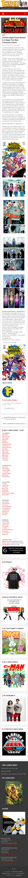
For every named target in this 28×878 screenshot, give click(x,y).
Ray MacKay (5, 490)
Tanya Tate (5, 458)
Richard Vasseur (6, 543)
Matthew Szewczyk (7, 541)
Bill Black (4, 441)
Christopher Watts (6, 444)
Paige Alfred (5, 457)
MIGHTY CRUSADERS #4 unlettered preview (13, 423)
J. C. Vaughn (5, 472)
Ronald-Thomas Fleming (8, 493)
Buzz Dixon (5, 467)
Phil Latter (4, 514)
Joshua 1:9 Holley (6, 473)
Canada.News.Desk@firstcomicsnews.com (10, 854)
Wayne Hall (5, 534)
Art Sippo (4, 483)
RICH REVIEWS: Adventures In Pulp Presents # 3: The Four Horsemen (14, 418)
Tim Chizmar (5, 460)
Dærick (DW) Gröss (7, 447)
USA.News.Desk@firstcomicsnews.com (9, 844)
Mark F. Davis (5, 450)
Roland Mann (5, 491)
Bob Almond (5, 442)
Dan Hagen (5, 449)
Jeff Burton (5, 487)
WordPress (19, 875)
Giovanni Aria (5, 526)
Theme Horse (21, 873)
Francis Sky (5, 505)
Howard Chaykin (6, 470)
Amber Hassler (6, 436)
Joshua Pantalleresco (7, 529)
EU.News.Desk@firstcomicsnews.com (9, 862)
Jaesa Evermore (6, 508)
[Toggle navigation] (3, 13)
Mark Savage (5, 452)
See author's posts (9, 408)
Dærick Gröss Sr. (6, 446)
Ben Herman (5, 439)
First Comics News (16, 45)
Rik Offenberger (6, 544)
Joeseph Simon (6, 509)
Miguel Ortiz (5, 455)
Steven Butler (5, 494)
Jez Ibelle (4, 528)
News (3, 35)
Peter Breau (5, 513)
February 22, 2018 (6, 45)
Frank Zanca (5, 524)
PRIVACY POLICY (6, 873)
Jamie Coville (5, 485)
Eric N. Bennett (5, 503)
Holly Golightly (5, 468)
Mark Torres (5, 488)
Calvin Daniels (5, 521)
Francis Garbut (5, 523)
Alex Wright (5, 434)
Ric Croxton (5, 531)
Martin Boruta (5, 511)
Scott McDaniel (6, 476)
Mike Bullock (5, 475)
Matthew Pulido (6, 453)
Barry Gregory (5, 438)
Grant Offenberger (6, 506)
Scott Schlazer (5, 532)
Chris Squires (5, 502)
